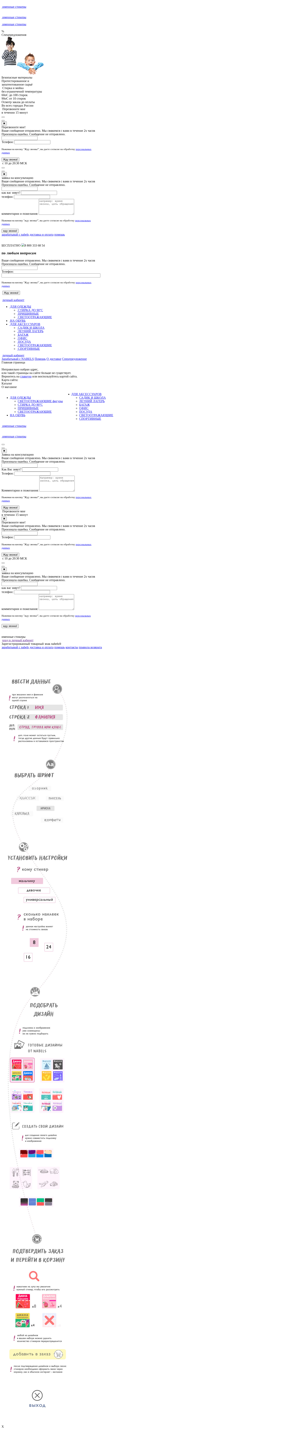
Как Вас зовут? (11, 469)
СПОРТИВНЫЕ (28, 348)
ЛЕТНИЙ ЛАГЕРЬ (30, 331)
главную (26, 376)
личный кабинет (13, 300)
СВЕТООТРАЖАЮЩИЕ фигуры (40, 401)
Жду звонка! (10, 159)
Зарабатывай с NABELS (18, 359)
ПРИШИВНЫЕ (28, 313)
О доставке (53, 359)
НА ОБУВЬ (17, 320)
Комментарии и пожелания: (20, 490)
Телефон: (8, 142)
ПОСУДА (24, 341)
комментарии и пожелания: (20, 213)
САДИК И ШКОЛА (31, 327)
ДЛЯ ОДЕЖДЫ (20, 306)
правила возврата (90, 647)
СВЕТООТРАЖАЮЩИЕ (34, 317)
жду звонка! (10, 230)
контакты (72, 647)
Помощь (40, 359)
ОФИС (22, 338)
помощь (59, 234)
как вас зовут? (11, 192)
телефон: (7, 196)
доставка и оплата (42, 234)
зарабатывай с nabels (15, 234)
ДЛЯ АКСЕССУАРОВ (24, 324)
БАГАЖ (22, 334)
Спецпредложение (74, 359)
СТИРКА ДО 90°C (30, 310)
